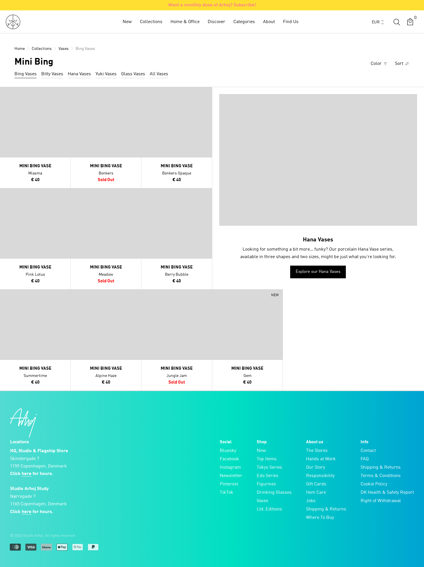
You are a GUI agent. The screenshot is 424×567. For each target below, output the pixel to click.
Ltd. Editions (269, 509)
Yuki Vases (106, 74)
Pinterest (229, 484)
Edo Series (267, 476)
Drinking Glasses (274, 492)
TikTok (226, 492)
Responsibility (320, 476)
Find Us (291, 22)
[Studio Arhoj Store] (13, 22)
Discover (216, 22)
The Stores (317, 450)
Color (377, 63)
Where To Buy (320, 517)
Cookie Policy (374, 484)
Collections (151, 22)
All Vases (159, 74)
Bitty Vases (52, 74)
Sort (399, 63)
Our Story (315, 467)
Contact (368, 450)
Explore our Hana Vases (318, 272)
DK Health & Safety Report (387, 492)
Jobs (311, 501)
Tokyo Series (269, 467)
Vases (262, 501)
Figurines (266, 484)
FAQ (365, 459)
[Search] (396, 22)
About (269, 22)
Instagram (230, 467)
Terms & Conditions (381, 476)
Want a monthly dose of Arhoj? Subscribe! (212, 5)
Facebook (229, 459)
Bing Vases (25, 74)
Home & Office (185, 22)
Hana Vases (79, 74)
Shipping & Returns (326, 509)
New (127, 22)
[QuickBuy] (5, 92)
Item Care (316, 492)
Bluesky (228, 450)
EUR (376, 22)
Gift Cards (316, 484)
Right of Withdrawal (381, 501)
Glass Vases (133, 74)
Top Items (267, 459)
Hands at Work (321, 459)
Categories (244, 22)
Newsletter (231, 476)
